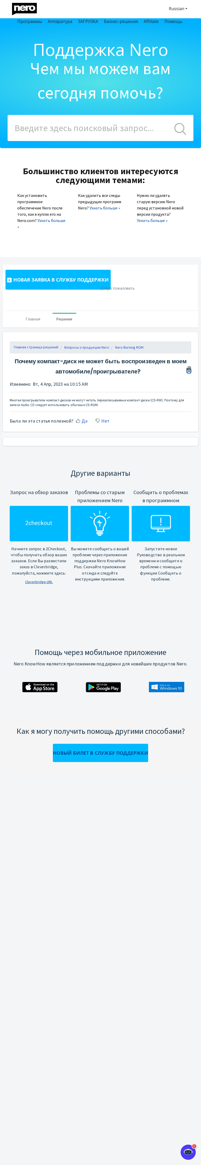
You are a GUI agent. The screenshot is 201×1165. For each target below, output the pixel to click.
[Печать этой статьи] (188, 369)
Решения (64, 319)
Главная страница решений (36, 347)
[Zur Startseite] (27, 7)
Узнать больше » (105, 207)
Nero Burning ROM (129, 347)
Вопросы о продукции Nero (86, 347)
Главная (33, 319)
